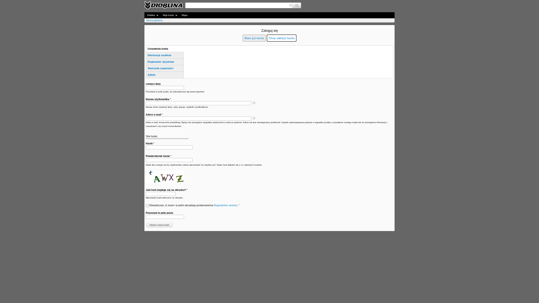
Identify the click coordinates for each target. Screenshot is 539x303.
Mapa (184, 15)
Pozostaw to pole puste (159, 212)
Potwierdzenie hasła (158, 156)
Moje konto (167, 15)
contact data (153, 83)
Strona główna (154, 20)
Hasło (150, 143)
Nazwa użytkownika (158, 99)
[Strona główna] (163, 5)
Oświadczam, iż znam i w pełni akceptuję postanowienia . (194, 205)
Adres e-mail (154, 114)
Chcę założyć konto (282, 38)
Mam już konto (254, 38)
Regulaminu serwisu (225, 205)
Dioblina (149, 15)
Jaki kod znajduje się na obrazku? (167, 190)
